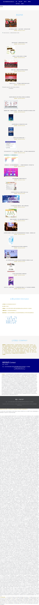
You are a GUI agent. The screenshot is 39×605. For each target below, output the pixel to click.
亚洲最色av (9, 598)
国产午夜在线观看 (20, 598)
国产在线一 (19, 444)
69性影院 (4, 438)
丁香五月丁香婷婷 (35, 552)
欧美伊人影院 (4, 468)
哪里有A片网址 (31, 520)
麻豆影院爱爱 (26, 486)
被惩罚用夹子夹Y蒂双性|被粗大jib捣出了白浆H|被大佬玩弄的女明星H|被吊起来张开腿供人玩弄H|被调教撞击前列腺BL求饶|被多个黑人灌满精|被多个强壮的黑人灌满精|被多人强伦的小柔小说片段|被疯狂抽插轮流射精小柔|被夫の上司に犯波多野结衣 (19, 580)
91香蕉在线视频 (20, 600)
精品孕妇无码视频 (34, 489)
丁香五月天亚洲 (2, 543)
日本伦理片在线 (11, 522)
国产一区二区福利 (21, 426)
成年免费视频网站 (26, 472)
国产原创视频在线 (24, 444)
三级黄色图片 (26, 539)
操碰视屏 (6, 442)
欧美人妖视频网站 (18, 526)
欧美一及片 (33, 549)
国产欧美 (20, 467)
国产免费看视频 (25, 510)
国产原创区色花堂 (29, 431)
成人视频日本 (2, 435)
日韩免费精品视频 (7, 561)
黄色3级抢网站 (12, 419)
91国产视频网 (5, 507)
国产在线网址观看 (27, 504)
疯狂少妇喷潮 (13, 528)
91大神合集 (13, 465)
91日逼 (33, 556)
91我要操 (37, 498)
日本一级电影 (20, 501)
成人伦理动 (8, 600)
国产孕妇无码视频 (24, 557)
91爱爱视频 (15, 453)
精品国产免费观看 (35, 484)
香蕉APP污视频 (8, 489)
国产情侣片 (27, 562)
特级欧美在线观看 (14, 449)
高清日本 (13, 599)
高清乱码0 (17, 467)
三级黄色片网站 (26, 508)
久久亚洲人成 (31, 468)
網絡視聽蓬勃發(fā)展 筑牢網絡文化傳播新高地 (19, 246)
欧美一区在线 (5, 461)
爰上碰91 (18, 562)
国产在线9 (1, 455)
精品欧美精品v (13, 545)
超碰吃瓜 (20, 483)
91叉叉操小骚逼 (23, 543)
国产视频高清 (29, 444)
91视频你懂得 (2, 474)
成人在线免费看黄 (30, 519)
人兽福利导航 (18, 543)
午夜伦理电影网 (6, 467)
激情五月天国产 (19, 460)
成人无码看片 (24, 496)
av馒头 (37, 598)
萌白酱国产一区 (32, 430)
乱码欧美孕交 (26, 477)
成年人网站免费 (33, 521)
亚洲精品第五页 (29, 492)
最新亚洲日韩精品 (15, 479)
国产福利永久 (28, 418)
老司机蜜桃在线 (35, 449)
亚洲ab (32, 462)
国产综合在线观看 (26, 417)
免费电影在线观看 (28, 462)
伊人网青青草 (36, 471)
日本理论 (13, 540)
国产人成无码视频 (23, 431)
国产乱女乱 (8, 531)
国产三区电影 (25, 544)
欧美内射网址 (15, 484)
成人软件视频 (31, 486)
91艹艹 (23, 449)
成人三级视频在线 (35, 514)
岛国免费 (23, 497)
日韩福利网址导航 (3, 527)
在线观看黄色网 (10, 562)
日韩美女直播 (29, 485)
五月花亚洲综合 (15, 477)
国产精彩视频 (2, 442)
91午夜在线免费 (24, 492)
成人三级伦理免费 (33, 420)
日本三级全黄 (8, 597)
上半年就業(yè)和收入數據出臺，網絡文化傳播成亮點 (20, 205)
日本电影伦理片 (9, 486)
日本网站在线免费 (22, 454)
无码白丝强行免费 (25, 538)
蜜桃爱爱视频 (17, 425)
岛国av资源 (15, 485)
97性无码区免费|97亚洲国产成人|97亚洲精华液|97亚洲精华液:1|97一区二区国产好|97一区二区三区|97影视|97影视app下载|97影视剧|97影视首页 (19, 584)
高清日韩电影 (18, 550)
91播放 (6, 568)
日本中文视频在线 (28, 522)
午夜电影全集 (12, 455)
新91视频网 (35, 450)
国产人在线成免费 (4, 431)
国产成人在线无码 (8, 549)
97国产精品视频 (16, 448)
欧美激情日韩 (32, 504)
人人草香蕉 (27, 456)
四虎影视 (1, 461)
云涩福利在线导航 (17, 471)
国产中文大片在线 (23, 603)
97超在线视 (4, 545)
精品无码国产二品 (28, 549)
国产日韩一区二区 (16, 454)
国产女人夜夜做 (13, 520)
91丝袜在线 (23, 534)
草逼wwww (36, 543)
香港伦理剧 (22, 465)
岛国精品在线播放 (24, 569)
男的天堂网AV (32, 478)
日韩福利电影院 (11, 603)
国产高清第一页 (2, 520)
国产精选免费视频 (9, 538)
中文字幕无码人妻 (33, 432)
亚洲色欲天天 (11, 435)
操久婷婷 (36, 473)
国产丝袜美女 (36, 441)
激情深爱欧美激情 (23, 498)
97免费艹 (27, 501)
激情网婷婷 (37, 549)
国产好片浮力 (23, 466)
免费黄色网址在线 (26, 479)
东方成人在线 (14, 472)
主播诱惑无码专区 (35, 567)
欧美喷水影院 (10, 453)
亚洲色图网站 (26, 561)
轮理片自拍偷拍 (10, 516)
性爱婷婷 (18, 486)
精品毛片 (16, 515)
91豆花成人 (27, 520)
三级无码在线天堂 (17, 522)
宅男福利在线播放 (32, 527)
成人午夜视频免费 (34, 563)
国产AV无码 (17, 455)
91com (23, 520)
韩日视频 (1, 491)
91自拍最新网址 (14, 438)
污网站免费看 (8, 449)
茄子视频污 (7, 435)
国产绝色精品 (28, 489)
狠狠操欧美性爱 (23, 489)
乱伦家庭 (4, 432)
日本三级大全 (19, 509)
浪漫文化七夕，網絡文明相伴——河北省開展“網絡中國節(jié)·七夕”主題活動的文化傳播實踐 (19, 287)
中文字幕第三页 (29, 459)
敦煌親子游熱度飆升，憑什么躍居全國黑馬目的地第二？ (19, 219)
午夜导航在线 (29, 491)
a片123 (11, 519)
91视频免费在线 (22, 558)
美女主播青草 (29, 460)
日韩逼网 (21, 435)
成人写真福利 (10, 484)
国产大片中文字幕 (28, 473)
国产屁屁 (16, 432)
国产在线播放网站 (32, 472)
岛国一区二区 (31, 501)
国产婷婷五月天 (17, 513)
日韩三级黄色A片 (26, 467)
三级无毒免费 (16, 534)
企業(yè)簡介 (20, 1)
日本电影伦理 (27, 513)
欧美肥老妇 (28, 531)
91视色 (21, 471)
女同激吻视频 (13, 459)
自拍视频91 (19, 449)
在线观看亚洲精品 (36, 474)
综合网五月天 (25, 460)
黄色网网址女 (14, 468)
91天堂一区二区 (33, 532)
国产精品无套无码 (28, 521)
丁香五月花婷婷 (25, 600)
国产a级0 (21, 418)
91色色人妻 (2, 471)
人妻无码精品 (31, 426)
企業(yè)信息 (18, 3)
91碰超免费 (22, 561)
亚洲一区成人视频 (17, 478)
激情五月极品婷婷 (22, 420)
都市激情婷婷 (6, 471)
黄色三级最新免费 (6, 555)
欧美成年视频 (35, 568)
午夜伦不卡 (15, 429)
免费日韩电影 (19, 442)
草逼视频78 (5, 480)
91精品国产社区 (9, 527)
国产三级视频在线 (36, 562)
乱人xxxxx (19, 539)
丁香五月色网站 (6, 419)
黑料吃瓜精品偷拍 (8, 465)
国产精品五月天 (17, 489)
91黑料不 (12, 549)
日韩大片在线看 (25, 468)
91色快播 (11, 460)
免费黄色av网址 (23, 531)
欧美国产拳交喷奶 (24, 459)
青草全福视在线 (7, 466)
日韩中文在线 (6, 448)
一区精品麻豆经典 (30, 448)
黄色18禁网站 (12, 496)
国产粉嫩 (12, 533)
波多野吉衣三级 (2, 502)
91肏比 (22, 544)
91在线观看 (2, 567)
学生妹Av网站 (33, 419)
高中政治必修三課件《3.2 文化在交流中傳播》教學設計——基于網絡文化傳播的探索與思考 (19, 151)
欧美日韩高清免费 (20, 527)
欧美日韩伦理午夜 (17, 561)
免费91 (13, 456)
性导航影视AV (12, 466)
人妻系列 (20, 455)
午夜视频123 (11, 510)
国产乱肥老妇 (8, 526)
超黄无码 (22, 539)
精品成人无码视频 (27, 545)
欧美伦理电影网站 (15, 450)
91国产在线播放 (8, 520)
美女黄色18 (36, 513)
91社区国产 (11, 417)
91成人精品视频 (12, 425)
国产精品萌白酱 (8, 540)
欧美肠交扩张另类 (9, 479)
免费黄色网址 (5, 546)
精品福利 (28, 532)
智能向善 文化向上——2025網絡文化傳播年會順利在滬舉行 (19, 83)
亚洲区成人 (28, 546)
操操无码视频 (36, 519)
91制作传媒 (11, 485)
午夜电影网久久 (31, 441)
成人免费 (36, 496)
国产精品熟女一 (15, 443)
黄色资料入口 (12, 551)
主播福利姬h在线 (36, 480)
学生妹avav (26, 490)
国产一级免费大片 (20, 472)
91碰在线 (24, 430)
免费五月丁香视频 (9, 508)
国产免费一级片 (32, 417)
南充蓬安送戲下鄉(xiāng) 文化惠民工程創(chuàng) (19, 192)
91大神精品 (7, 437)
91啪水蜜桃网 (2, 557)
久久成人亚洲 (22, 522)
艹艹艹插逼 (13, 489)
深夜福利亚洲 (13, 543)
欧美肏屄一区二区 (19, 528)
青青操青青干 (30, 567)
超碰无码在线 (14, 527)
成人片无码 (4, 539)
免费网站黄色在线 (12, 492)
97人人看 (30, 562)
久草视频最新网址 (20, 468)
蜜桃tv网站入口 (32, 497)
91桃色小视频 (19, 567)
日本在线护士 (34, 477)
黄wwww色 (30, 435)
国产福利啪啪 (22, 461)
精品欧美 (30, 561)
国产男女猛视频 (17, 533)
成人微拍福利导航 (5, 569)
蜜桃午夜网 (11, 509)
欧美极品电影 (12, 447)
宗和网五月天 (22, 480)
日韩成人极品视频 (9, 539)
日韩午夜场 (19, 514)
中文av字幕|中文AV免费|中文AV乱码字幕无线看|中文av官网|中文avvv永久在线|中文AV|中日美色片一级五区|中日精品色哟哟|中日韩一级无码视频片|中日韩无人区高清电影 (19, 592)
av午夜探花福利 (12, 515)
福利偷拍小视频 (6, 417)
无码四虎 (9, 459)
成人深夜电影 (10, 430)
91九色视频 (30, 436)
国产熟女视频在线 (31, 490)
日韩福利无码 (14, 546)
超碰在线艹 (30, 477)
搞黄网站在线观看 (18, 502)
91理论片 (1, 515)
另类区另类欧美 (13, 495)
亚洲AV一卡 (8, 502)
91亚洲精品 (2, 604)
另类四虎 (17, 436)
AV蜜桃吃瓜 (37, 537)
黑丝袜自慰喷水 (2, 534)
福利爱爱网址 (8, 503)
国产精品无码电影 (8, 424)
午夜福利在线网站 (26, 471)
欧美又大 (6, 459)
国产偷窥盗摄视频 (33, 424)
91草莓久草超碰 (6, 441)
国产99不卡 (5, 504)
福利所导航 (2, 552)
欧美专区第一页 (31, 600)
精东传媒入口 (25, 435)
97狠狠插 (34, 528)
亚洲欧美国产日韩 (12, 569)
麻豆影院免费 (27, 551)
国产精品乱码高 (3, 599)
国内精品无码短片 (31, 443)
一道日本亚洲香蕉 (9, 426)
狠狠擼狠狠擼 (14, 567)
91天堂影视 (5, 550)
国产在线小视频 (19, 520)
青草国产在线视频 (25, 429)
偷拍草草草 (30, 528)
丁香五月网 (36, 479)
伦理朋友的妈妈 (19, 503)
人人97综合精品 (19, 497)
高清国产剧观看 (6, 491)
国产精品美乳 (33, 461)
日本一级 (14, 525)
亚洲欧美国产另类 (15, 568)
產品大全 (25, 1)
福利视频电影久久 (34, 516)
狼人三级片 (15, 570)
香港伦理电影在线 (35, 435)
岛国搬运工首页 (14, 503)
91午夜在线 (28, 558)
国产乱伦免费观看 (25, 528)
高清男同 (19, 570)
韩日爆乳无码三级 (9, 450)
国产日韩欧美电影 (23, 447)
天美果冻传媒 (6, 490)
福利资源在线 (9, 438)
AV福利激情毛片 (11, 558)
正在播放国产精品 (19, 599)
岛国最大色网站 (21, 549)
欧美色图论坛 (19, 453)
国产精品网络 (16, 556)
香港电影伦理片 (7, 478)
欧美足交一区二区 (9, 436)
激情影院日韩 (31, 538)
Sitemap (20, 405)
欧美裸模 (27, 430)
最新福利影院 (12, 526)
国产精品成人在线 (31, 466)
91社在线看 (22, 533)
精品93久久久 (17, 490)
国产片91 (33, 473)
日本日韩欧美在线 (7, 551)
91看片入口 (34, 550)
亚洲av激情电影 (24, 491)
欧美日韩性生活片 (17, 521)
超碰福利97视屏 (29, 550)
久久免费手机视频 (27, 419)
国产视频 (10, 567)
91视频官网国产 (29, 498)
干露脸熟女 (5, 562)
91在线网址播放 (17, 603)
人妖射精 (13, 432)
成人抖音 (14, 562)
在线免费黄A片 (34, 431)
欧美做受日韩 (14, 444)
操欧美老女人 (14, 497)
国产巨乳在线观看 (21, 443)
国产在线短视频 (29, 552)
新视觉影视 (6, 484)
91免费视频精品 (2, 563)
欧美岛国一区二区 (21, 507)
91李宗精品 (37, 533)
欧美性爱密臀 (8, 528)
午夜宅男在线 (35, 486)
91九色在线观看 (28, 534)
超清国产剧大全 (31, 455)
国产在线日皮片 (35, 557)
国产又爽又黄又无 (3, 472)
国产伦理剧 (22, 521)
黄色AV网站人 (12, 563)
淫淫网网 (3, 473)
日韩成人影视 (24, 442)
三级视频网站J (6, 552)
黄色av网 (4, 501)
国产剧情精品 (27, 420)
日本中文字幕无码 (21, 484)
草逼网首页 (29, 437)
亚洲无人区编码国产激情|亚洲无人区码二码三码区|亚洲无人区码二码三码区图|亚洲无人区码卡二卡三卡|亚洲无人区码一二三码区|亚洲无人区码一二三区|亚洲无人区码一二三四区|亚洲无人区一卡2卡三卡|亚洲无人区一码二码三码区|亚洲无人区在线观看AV (19, 575)
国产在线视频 (4, 503)
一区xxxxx (36, 425)
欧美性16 (24, 474)
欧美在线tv (32, 531)
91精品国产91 (11, 471)
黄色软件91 (5, 483)
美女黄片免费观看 (33, 546)
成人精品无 (23, 540)
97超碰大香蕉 (16, 424)
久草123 (34, 538)
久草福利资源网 (9, 472)
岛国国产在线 (8, 544)
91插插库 (12, 424)
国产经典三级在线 (3, 477)
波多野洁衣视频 (3, 449)
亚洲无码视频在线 (18, 496)
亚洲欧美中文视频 (34, 570)
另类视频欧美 (15, 519)
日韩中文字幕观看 (34, 418)
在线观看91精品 (30, 568)
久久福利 (23, 509)
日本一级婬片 (22, 419)
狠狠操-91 (33, 498)
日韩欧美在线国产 (30, 450)
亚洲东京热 (21, 436)
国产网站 (2, 466)
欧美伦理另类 (20, 568)
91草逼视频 (11, 564)
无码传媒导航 (22, 513)
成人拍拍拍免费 (17, 465)
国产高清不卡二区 (27, 563)
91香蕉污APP (9, 532)
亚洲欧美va (35, 599)
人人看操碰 (2, 467)
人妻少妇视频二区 (12, 491)
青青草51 (19, 534)
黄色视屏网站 (34, 483)
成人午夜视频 (3, 496)
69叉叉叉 (31, 564)
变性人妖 (24, 418)
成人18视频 (28, 543)
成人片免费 (32, 509)
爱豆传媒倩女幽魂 (25, 455)
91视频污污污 (27, 537)
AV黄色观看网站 (24, 450)
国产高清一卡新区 (30, 453)
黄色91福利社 (17, 563)
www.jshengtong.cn (19, 368)
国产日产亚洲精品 (18, 456)
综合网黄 (30, 508)
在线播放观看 (34, 508)
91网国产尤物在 (6, 570)
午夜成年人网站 (16, 555)
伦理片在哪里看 (6, 509)
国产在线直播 (20, 519)
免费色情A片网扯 (24, 502)
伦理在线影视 (30, 514)
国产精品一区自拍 (4, 519)
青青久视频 (12, 498)
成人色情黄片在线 (29, 474)
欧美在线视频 (21, 479)
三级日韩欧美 (7, 510)
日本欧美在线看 (2, 538)
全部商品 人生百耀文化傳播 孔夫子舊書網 (19, 56)
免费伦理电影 (4, 486)
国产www (9, 550)
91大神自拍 (5, 420)
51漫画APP (31, 507)
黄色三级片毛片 (7, 474)
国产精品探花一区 (14, 504)
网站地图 (13, 412)
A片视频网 (6, 497)
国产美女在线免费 (4, 532)
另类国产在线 (3, 498)
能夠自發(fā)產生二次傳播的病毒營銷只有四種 (19, 42)
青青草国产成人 (19, 438)
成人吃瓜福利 (36, 454)
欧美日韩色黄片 (22, 441)
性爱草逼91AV (10, 507)
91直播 (30, 471)
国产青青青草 (6, 564)
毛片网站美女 (6, 558)
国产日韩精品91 (33, 437)
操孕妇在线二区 (9, 599)
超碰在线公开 (32, 537)
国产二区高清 (4, 533)
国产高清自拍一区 (15, 532)
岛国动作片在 (36, 501)
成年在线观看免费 (18, 569)
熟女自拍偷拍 (8, 498)
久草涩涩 (24, 483)
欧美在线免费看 (18, 473)
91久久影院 (15, 442)
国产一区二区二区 (27, 424)
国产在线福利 (30, 557)
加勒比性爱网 (19, 429)
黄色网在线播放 (17, 558)
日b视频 (26, 480)
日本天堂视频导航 (35, 436)
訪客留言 (22, 3)
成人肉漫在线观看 (33, 598)
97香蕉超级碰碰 (15, 508)
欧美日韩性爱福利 (6, 515)
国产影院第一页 (20, 477)
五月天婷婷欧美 (14, 461)
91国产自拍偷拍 (19, 423)
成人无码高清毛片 (18, 491)
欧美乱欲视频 (17, 483)
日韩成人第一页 (17, 447)
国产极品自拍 (16, 549)
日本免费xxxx (14, 598)
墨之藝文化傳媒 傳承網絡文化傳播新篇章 (19, 273)
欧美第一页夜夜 (6, 425)
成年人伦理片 (13, 550)
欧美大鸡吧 (32, 543)
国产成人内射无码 (16, 420)
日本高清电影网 (15, 462)
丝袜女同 (23, 503)
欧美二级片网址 (21, 545)
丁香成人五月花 (9, 468)
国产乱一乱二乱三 (24, 485)
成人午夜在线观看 (5, 418)
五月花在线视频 (25, 599)
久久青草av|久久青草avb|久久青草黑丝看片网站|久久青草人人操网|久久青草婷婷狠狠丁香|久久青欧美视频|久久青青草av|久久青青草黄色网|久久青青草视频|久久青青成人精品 (19, 588)
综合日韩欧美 (24, 437)
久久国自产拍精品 (13, 467)
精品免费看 (36, 466)
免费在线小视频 (3, 456)
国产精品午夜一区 (27, 432)
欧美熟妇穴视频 (29, 515)
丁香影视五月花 (28, 516)
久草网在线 (26, 449)
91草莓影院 (27, 441)
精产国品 (35, 520)
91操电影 (16, 540)
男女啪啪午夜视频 (21, 462)
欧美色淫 (36, 429)
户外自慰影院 (21, 424)
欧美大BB (18, 461)
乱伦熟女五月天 (22, 425)
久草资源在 (15, 509)
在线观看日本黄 (33, 503)
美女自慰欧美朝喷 (30, 603)
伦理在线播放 (26, 426)
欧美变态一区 (20, 417)
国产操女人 (9, 483)
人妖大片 (1, 550)
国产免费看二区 (20, 508)
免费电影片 (12, 474)
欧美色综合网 (14, 423)
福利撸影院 (15, 460)
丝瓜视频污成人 (30, 555)
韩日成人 (25, 532)
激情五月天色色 (6, 447)
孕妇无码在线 (20, 556)
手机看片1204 (7, 460)
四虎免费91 (26, 443)
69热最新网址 (19, 538)
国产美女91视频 (22, 562)
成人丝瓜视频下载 (17, 435)
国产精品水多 (36, 551)
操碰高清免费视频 (7, 455)
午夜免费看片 (30, 599)
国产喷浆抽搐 (35, 525)
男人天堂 (8, 519)
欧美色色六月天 (7, 429)
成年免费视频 (28, 570)
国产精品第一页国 (7, 495)
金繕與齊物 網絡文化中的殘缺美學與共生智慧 (19, 124)
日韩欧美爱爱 (16, 474)
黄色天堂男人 (35, 447)
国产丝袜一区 (34, 444)
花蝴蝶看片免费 (27, 423)
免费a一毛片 (4, 479)
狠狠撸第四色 (30, 569)
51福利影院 (11, 552)
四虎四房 (18, 546)
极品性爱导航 (18, 459)
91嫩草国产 (11, 555)
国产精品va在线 (14, 597)
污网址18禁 (22, 563)
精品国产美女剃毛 (16, 430)
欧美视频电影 (2, 568)
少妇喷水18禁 (26, 507)
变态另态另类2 (32, 533)
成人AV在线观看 (35, 561)
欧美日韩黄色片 (27, 533)
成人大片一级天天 (4, 537)
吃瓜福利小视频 (9, 456)
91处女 (32, 471)
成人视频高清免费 (24, 514)
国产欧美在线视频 (9, 423)
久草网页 (23, 501)
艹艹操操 (19, 450)
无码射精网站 (5, 462)
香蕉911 (23, 423)
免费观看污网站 (25, 525)
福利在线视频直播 (32, 425)
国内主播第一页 (34, 491)
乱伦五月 (7, 534)
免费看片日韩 (15, 564)
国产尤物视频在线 (23, 550)
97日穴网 (25, 484)
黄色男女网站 (35, 603)
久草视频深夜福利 (29, 526)
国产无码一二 (27, 497)
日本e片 (5, 598)
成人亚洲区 (21, 474)
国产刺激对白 (25, 568)
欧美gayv (33, 438)
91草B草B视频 (9, 443)
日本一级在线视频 (18, 466)
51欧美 (26, 448)
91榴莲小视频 (24, 453)
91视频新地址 (29, 556)
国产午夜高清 (31, 513)
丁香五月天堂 (16, 417)
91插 (32, 534)
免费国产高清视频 (22, 555)
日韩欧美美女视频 (17, 516)
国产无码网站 (11, 534)
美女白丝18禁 (18, 544)
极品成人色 (30, 510)
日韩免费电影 (33, 465)
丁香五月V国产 (34, 515)
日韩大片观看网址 (28, 465)
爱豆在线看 (22, 486)
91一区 (19, 540)
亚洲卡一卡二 (25, 519)
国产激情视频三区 (26, 527)
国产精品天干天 (21, 432)
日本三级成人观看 (9, 514)
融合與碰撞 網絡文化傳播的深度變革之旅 (19, 178)
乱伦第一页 (37, 490)
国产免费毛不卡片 (7, 556)
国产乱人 (12, 483)
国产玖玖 (2, 556)
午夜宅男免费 (33, 442)
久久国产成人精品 (12, 490)
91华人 (11, 454)
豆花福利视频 (5, 516)
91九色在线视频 (5, 522)
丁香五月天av (15, 552)
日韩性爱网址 (27, 503)
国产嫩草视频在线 (27, 564)
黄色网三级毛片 (17, 551)
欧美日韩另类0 (7, 454)
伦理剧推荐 (33, 522)
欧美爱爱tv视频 (3, 508)
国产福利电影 (23, 478)
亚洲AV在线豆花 (23, 546)
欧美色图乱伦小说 (19, 495)
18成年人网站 (10, 462)
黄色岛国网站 (24, 438)
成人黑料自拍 (34, 510)
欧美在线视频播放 (22, 537)
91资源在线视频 (30, 502)
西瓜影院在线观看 (9, 444)
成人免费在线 (29, 484)
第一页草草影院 (21, 532)
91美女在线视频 (22, 448)
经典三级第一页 (27, 597)
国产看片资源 (35, 453)
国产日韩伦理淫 (23, 570)
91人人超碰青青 (13, 544)
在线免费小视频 (12, 502)
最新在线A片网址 (29, 483)
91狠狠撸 (6, 430)
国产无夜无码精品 (13, 600)
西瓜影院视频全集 (18, 557)
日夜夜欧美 (23, 473)
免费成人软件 (24, 495)
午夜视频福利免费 (21, 564)
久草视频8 (3, 489)
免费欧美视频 (15, 507)
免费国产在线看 (11, 513)
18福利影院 (30, 449)
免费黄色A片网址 (10, 431)
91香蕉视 (27, 425)
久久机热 (27, 447)
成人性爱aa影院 (11, 441)
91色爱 (19, 531)
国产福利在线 (10, 442)
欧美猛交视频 (3, 444)
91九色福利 (7, 521)
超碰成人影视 (35, 459)
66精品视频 (9, 504)
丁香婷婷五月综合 (9, 477)
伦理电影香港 (32, 496)
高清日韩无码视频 (17, 480)
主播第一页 (32, 479)
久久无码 (12, 556)
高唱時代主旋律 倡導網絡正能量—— (19, 137)
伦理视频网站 (8, 496)
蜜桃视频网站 (35, 502)
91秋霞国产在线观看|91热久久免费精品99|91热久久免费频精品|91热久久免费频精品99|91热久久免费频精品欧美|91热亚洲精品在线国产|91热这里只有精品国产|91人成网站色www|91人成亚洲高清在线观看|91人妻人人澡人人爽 (19, 594)
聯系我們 (29, 1)
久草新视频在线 (17, 498)
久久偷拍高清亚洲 (18, 492)
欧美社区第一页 (16, 537)
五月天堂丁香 (31, 551)
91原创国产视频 (31, 454)
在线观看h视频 (16, 418)
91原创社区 (28, 496)
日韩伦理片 (16, 531)
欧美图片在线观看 (11, 418)
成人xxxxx (12, 531)
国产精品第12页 (14, 514)
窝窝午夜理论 (23, 526)
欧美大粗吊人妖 (8, 543)
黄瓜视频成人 (14, 486)
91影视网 (11, 429)
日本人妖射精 (22, 490)
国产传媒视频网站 (19, 525)
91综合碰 (4, 531)
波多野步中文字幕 (35, 526)
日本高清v (12, 561)
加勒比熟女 (21, 430)
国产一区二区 (17, 419)
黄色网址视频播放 (30, 495)
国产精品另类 (8, 563)
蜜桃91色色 (2, 497)
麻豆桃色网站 (9, 568)
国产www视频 (8, 533)
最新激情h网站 (30, 525)
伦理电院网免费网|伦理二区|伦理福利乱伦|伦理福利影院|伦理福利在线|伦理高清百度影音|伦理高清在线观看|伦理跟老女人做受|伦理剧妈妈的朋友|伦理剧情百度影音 (19, 573)
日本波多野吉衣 (8, 501)
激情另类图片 (32, 456)
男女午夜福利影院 (34, 545)
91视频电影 (14, 436)
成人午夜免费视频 (9, 432)
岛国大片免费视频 (3, 426)
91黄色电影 (12, 478)
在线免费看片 (10, 525)
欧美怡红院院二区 (13, 437)
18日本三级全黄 (20, 552)
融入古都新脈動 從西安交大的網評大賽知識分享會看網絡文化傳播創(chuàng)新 (19, 260)
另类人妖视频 (24, 515)
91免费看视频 (31, 539)
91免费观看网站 (26, 598)
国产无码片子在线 (4, 603)
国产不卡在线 (25, 436)
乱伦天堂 (25, 552)
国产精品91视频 (14, 538)
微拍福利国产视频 (17, 431)
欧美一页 (33, 569)
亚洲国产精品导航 (31, 429)
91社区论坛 (7, 492)
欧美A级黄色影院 (23, 516)
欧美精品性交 (28, 442)
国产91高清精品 (15, 426)
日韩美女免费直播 (33, 540)
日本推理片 (16, 510)
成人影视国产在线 (8, 473)
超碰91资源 (19, 485)
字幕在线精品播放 (6, 513)
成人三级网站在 (30, 480)
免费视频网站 (8, 545)
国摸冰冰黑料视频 (20, 597)
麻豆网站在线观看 (36, 492)
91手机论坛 (25, 556)
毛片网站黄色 (11, 570)
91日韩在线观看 (12, 557)
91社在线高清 (23, 456)
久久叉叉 (19, 515)
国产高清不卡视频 (35, 460)
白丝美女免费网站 (34, 423)
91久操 (27, 466)
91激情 (23, 567)
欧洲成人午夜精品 (28, 461)
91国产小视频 (27, 540)
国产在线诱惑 (15, 539)
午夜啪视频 (37, 556)
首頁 (16, 1)
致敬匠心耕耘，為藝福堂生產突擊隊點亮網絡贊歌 (19, 69)
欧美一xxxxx (29, 438)
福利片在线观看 (10, 420)
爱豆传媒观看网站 (19, 437)
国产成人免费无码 (10, 480)
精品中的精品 (11, 448)
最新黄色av (22, 551)
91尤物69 (33, 485)
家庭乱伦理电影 (4, 443)
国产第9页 (36, 509)
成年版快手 (10, 546)
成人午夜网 (31, 447)
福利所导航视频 (27, 509)
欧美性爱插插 (16, 441)
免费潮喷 (26, 454)
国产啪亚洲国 (4, 528)
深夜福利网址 (13, 473)
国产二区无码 (7, 557)
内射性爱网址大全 (10, 537)
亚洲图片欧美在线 (33, 597)
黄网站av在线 (6, 567)
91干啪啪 (25, 567)
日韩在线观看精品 (14, 501)
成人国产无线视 (11, 521)
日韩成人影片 (27, 478)
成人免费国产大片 (21, 504)
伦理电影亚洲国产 (32, 467)
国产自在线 (10, 497)
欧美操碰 (17, 545)
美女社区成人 (5, 525)
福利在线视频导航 (33, 558)
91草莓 (26, 555)
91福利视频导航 (5, 453)
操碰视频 (9, 461)
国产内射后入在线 (31, 544)
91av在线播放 (6, 485)
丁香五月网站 (20, 510)
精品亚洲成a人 (3, 540)
